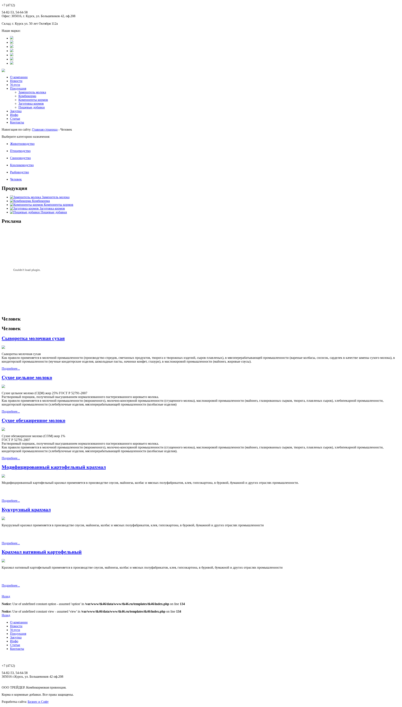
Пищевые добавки (31, 107)
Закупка (16, 111)
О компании (19, 77)
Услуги (15, 84)
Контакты (17, 122)
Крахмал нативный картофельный (42, 552)
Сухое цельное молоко (27, 377)
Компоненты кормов (33, 100)
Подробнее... (11, 368)
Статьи (15, 118)
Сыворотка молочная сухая (33, 338)
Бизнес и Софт (38, 701)
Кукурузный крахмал (26, 509)
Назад (6, 596)
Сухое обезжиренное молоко (33, 420)
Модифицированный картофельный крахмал (54, 467)
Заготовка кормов (31, 103)
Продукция (18, 88)
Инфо (14, 115)
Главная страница (45, 129)
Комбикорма (27, 96)
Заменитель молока (32, 92)
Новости (16, 81)
